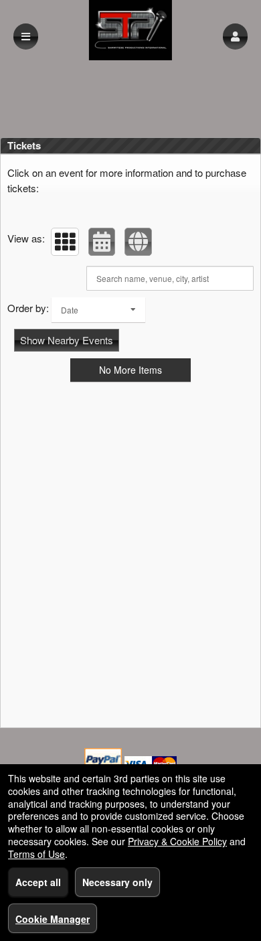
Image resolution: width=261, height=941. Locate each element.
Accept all (38, 882)
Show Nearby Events (66, 340)
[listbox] (98, 309)
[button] (235, 36)
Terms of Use (36, 854)
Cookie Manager (52, 919)
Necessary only (117, 882)
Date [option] (69, 309)
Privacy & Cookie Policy (177, 841)
